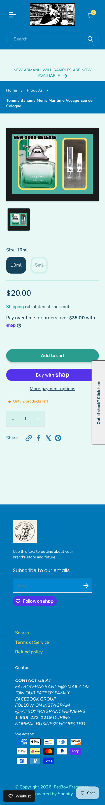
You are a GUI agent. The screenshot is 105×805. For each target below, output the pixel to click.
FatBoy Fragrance (71, 787)
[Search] (90, 39)
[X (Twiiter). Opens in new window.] (48, 438)
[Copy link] (28, 438)
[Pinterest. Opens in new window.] (58, 438)
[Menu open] (16, 15)
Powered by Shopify (52, 794)
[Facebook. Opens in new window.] (38, 438)
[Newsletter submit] (86, 586)
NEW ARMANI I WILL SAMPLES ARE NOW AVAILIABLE (52, 72)
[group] (19, 219)
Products (35, 90)
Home (11, 90)
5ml (39, 265)
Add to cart (52, 356)
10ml (16, 265)
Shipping (15, 307)
